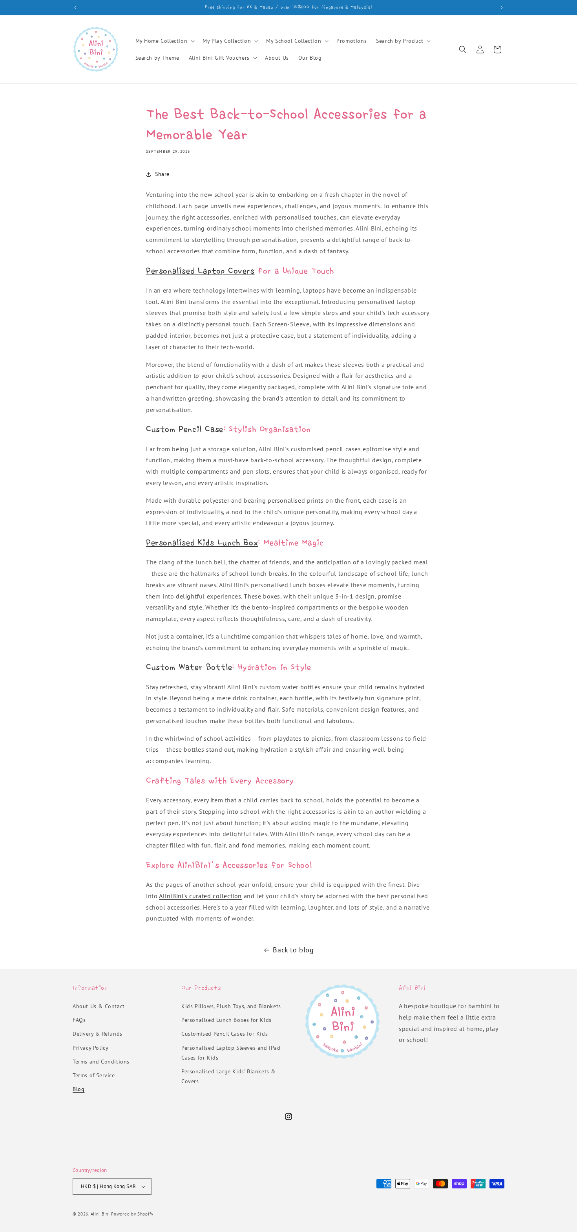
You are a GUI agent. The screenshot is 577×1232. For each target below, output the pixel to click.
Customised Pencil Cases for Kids (224, 1033)
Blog (78, 1089)
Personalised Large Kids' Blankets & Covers (228, 1076)
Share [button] (162, 174)
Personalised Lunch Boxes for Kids (226, 1019)
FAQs (79, 1019)
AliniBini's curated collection (200, 896)
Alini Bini (100, 1214)
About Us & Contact (99, 1006)
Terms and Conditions (101, 1061)
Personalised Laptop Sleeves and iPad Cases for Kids (231, 1052)
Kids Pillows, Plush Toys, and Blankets (231, 1006)
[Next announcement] (501, 7)
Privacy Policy (90, 1047)
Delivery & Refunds (97, 1033)
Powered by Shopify (132, 1214)
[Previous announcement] (75, 7)
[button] (164, 41)
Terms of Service (94, 1075)
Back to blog (293, 949)
